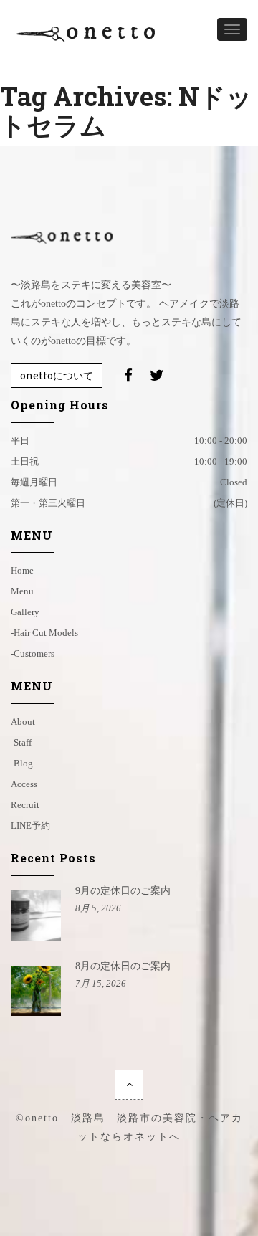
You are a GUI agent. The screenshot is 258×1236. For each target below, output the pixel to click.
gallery (25, 612)
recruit (25, 804)
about (23, 721)
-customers (32, 653)
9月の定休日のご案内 (123, 890)
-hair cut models (44, 632)
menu (22, 591)
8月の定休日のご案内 (123, 966)
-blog (22, 763)
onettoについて (56, 375)
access (24, 784)
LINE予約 (30, 825)
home (22, 570)
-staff (21, 742)
